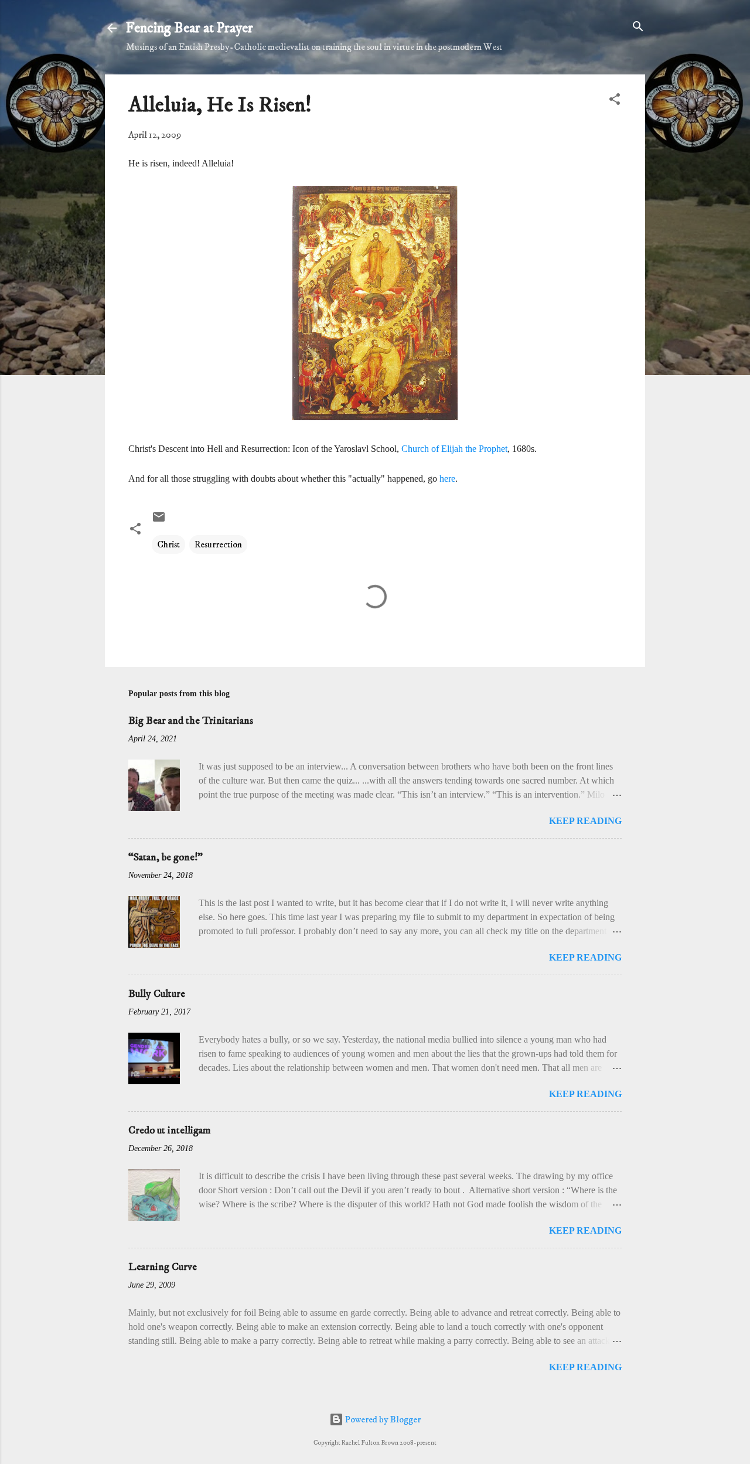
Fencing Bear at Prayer (189, 28)
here (447, 479)
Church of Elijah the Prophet (454, 449)
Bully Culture (156, 994)
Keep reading (585, 821)
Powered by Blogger (382, 1419)
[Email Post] (159, 521)
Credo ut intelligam (169, 1130)
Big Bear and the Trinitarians (190, 720)
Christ (168, 544)
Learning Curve (162, 1267)
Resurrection (218, 544)
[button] (615, 100)
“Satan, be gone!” (165, 857)
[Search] (638, 27)
